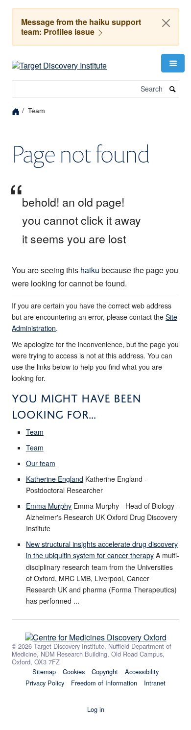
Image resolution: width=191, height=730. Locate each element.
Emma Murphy (49, 506)
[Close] (166, 23)
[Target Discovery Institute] (59, 62)
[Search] (173, 89)
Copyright (105, 671)
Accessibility (142, 671)
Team (35, 432)
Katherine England (54, 479)
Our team (40, 463)
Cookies (74, 671)
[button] (173, 63)
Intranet (155, 682)
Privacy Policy (44, 682)
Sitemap (44, 671)
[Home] (17, 111)
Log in (95, 709)
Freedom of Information (104, 682)
